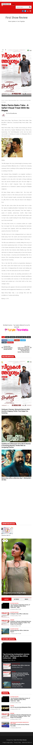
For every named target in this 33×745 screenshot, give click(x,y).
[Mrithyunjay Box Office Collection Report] (5, 631)
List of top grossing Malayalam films (20, 707)
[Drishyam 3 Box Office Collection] (5, 615)
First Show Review (16, 17)
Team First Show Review (20, 740)
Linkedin (23, 340)
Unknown (13, 609)
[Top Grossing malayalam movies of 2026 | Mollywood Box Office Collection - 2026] (16, 58)
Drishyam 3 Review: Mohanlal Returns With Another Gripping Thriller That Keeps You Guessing (16, 411)
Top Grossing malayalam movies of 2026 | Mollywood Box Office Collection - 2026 (16, 65)
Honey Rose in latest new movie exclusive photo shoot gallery (19, 723)
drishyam (12, 705)
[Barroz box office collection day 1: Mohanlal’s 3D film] (16, 463)
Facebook (5, 340)
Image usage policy (8, 742)
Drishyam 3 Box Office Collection (19, 614)
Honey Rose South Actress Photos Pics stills (19, 725)
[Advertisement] (16, 35)
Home (3, 100)
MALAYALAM (12, 337)
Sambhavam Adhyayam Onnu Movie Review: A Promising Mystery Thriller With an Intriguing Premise (16, 445)
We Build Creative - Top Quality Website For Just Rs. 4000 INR (16, 326)
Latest (6, 599)
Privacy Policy (17, 742)
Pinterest (11, 342)
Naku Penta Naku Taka (20, 337)
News (26, 599)
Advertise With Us (27, 742)
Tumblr (4, 342)
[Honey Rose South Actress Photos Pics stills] (5, 725)
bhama (7, 337)
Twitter (11, 340)
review (6, 100)
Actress (16, 599)
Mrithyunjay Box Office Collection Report (19, 631)
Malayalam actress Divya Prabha (14, 593)
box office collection (14, 603)
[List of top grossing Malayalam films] (5, 708)
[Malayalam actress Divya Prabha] (16, 567)
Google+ (17, 340)
